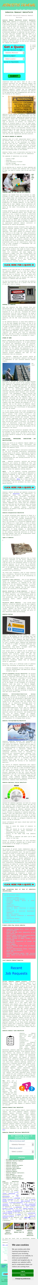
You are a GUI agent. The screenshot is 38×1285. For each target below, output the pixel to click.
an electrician (17, 1210)
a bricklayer (32, 1213)
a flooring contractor (16, 1202)
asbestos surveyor (27, 358)
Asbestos (5, 139)
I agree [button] (23, 1271)
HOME (17, 9)
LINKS (20, 9)
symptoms (30, 167)
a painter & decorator (13, 1211)
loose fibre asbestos (27, 321)
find (7, 1110)
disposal (18, 434)
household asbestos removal (12, 1067)
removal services (28, 1208)
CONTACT (28, 9)
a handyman (17, 1198)
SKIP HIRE (27, 1217)
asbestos (5, 29)
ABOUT (24, 9)
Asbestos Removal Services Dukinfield (15, 1132)
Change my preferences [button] (22, 1278)
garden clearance (7, 1199)
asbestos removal (15, 35)
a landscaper (17, 1207)
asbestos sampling (20, 1061)
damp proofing (25, 1201)
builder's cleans (7, 1208)
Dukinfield (16, 493)
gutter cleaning (30, 1205)
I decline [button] (22, 1275)
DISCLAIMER (33, 9)
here (3, 1129)
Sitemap (4, 1265)
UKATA (18, 479)
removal (22, 223)
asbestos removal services (17, 1123)
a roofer (18, 1214)
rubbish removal (7, 1213)
